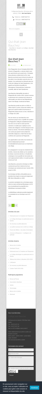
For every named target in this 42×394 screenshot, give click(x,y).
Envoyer (12, 375)
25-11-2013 (13, 65)
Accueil (19, 48)
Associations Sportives (16, 282)
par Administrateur (27, 65)
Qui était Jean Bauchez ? (16, 60)
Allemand (12, 294)
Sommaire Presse (14, 248)
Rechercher (21, 34)
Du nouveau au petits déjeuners (18, 224)
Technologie (13, 288)
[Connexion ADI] (24, 23)
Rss (21, 23)
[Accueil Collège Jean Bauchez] (21, 8)
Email (17, 23)
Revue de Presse (14, 279)
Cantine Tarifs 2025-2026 (16, 268)
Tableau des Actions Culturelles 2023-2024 (21, 259)
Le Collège (25, 48)
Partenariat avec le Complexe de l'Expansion (22, 216)
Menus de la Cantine (15, 245)
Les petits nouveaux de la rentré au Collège (21, 227)
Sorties (11, 285)
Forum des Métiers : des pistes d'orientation (21, 230)
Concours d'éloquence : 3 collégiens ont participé (20, 234)
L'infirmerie (13, 262)
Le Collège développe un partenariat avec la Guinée (21, 219)
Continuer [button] (34, 387)
